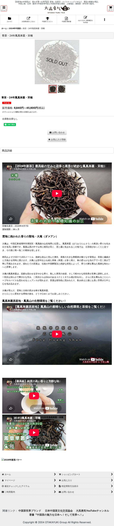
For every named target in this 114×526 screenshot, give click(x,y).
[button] (4, 8)
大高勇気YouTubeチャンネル (92, 510)
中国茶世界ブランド (30, 510)
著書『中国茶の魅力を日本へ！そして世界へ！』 (57, 514)
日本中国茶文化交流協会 (59, 510)
